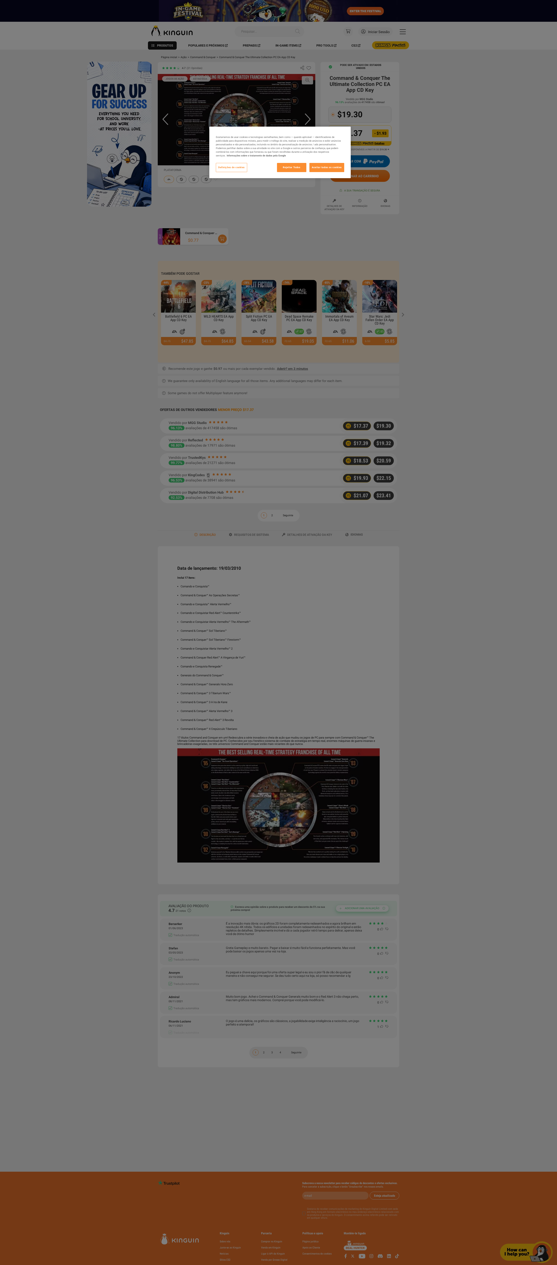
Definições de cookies (231, 167)
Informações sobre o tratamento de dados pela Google (256, 155)
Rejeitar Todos (291, 167)
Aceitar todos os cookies (327, 167)
